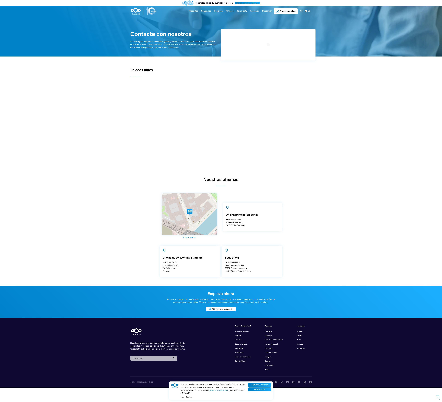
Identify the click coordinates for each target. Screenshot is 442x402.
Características (240, 361)
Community (242, 11)
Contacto (300, 344)
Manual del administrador (274, 340)
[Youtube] (299, 382)
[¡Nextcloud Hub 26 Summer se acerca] (188, 3)
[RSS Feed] (310, 382)
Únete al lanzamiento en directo (247, 3)
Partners (230, 11)
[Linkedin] (287, 382)
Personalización (186, 397)
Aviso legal (239, 348)
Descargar (267, 11)
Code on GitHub (271, 352)
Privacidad (238, 340)
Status (267, 369)
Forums (299, 335)
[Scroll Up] (438, 398)
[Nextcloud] (143, 11)
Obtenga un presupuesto (222, 309)
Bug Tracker (301, 348)
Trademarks (239, 352)
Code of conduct (241, 344)
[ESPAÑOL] (308, 11)
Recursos (218, 11)
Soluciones (206, 11)
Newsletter (269, 365)
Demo (299, 340)
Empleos (238, 335)
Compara (268, 357)
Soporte (299, 331)
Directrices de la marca (243, 357)
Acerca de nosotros (242, 331)
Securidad (268, 348)
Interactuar (301, 326)
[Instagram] (282, 382)
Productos (193, 11)
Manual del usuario (272, 344)
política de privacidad (219, 390)
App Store (268, 335)
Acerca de (254, 11)
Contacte (301, 11)
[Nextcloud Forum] (293, 382)
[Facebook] (276, 382)
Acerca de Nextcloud (243, 326)
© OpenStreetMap (189, 237)
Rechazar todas (259, 389)
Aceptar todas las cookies (260, 385)
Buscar (267, 361)
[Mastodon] (305, 382)
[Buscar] (174, 358)
